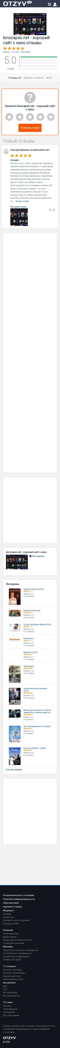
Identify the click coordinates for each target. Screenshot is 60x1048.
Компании (8, 930)
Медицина (8, 910)
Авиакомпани (9, 937)
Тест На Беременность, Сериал (37, 726)
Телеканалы (9, 1012)
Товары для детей (12, 959)
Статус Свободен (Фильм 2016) (37, 624)
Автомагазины (10, 992)
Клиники (7, 914)
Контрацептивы (11, 923)
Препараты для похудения (16, 920)
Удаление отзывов (12, 907)
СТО (5, 989)
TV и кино (8, 1002)
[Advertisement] (30, 352)
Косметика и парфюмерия (16, 956)
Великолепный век (31, 610)
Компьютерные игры (13, 979)
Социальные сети (12, 976)
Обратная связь (11, 903)
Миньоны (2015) (30, 652)
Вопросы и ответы (34, 77)
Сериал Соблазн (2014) (33, 589)
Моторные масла (11, 996)
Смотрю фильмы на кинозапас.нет (30, 149)
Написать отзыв (30, 127)
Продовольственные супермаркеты (20, 950)
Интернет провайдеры (14, 973)
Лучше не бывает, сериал (34, 748)
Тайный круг (28, 666)
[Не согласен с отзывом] (50, 210)
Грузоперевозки (11, 933)
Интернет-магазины (12, 970)
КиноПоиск (28, 638)
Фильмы (7, 1006)
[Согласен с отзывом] (53, 210)
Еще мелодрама (14, 769)
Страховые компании (13, 943)
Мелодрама (38, 556)
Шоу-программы (11, 1015)
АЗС (5, 986)
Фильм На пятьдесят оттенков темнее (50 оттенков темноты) (37, 711)
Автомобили (9, 983)
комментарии (20, 207)
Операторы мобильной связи (17, 940)
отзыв (10, 69)
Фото (49, 77)
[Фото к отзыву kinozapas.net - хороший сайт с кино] (19, 217)
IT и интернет (9, 966)
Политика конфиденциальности (19, 899)
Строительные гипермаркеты (17, 953)
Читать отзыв (22, 201)
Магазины (8, 946)
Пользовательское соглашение (18, 895)
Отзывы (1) (14, 77)
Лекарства (8, 917)
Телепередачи (10, 1009)
